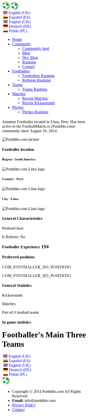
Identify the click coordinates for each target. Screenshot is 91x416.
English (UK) (19, 13)
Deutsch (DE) (19, 26)
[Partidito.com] (10, 8)
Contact (18, 409)
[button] (21, 44)
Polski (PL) (17, 31)
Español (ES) (19, 17)
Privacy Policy (23, 405)
